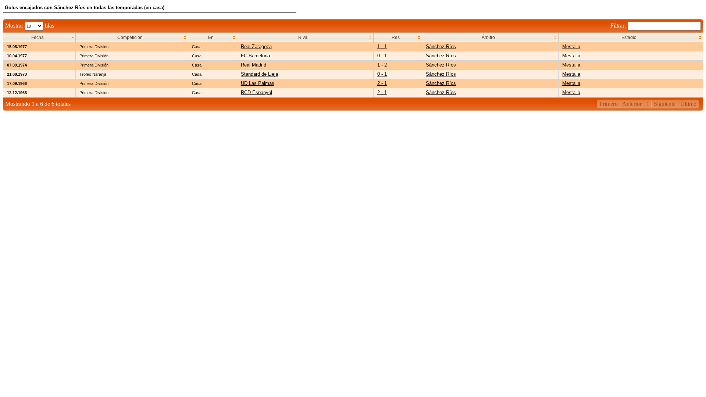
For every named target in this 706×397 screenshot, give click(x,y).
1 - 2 (382, 65)
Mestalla (571, 46)
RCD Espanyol (256, 92)
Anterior (632, 104)
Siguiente (664, 104)
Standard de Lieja (259, 74)
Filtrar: (618, 25)
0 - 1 (382, 55)
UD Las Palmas (257, 83)
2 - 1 (382, 83)
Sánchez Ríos (441, 46)
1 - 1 (382, 46)
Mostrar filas (29, 25)
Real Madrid (253, 65)
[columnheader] (39, 37)
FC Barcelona (255, 55)
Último (688, 104)
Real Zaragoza (256, 46)
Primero (608, 104)
